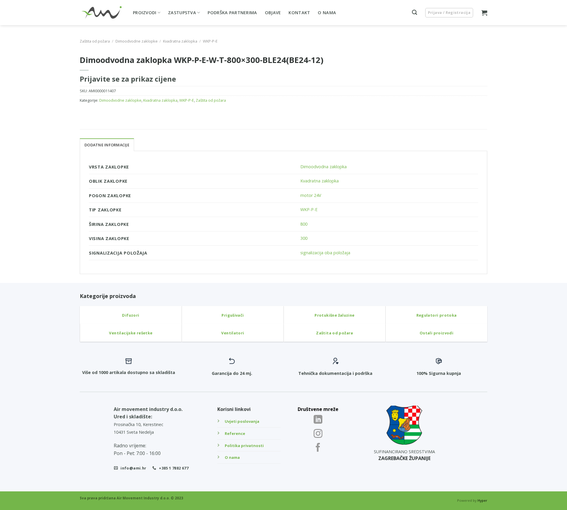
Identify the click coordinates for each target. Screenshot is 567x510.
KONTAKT (299, 12)
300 (303, 238)
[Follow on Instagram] (318, 434)
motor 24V (310, 195)
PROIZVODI (145, 12)
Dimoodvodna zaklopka (323, 166)
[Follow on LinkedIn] (318, 420)
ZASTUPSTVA (182, 12)
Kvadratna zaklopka (180, 41)
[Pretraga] (414, 13)
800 (303, 224)
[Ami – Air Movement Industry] (102, 13)
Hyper (482, 500)
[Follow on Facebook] (318, 448)
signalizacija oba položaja (325, 252)
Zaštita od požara (95, 41)
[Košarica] (484, 12)
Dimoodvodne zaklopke (136, 41)
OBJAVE (273, 12)
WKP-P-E (210, 41)
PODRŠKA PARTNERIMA (232, 12)
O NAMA (327, 12)
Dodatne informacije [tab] (106, 145)
